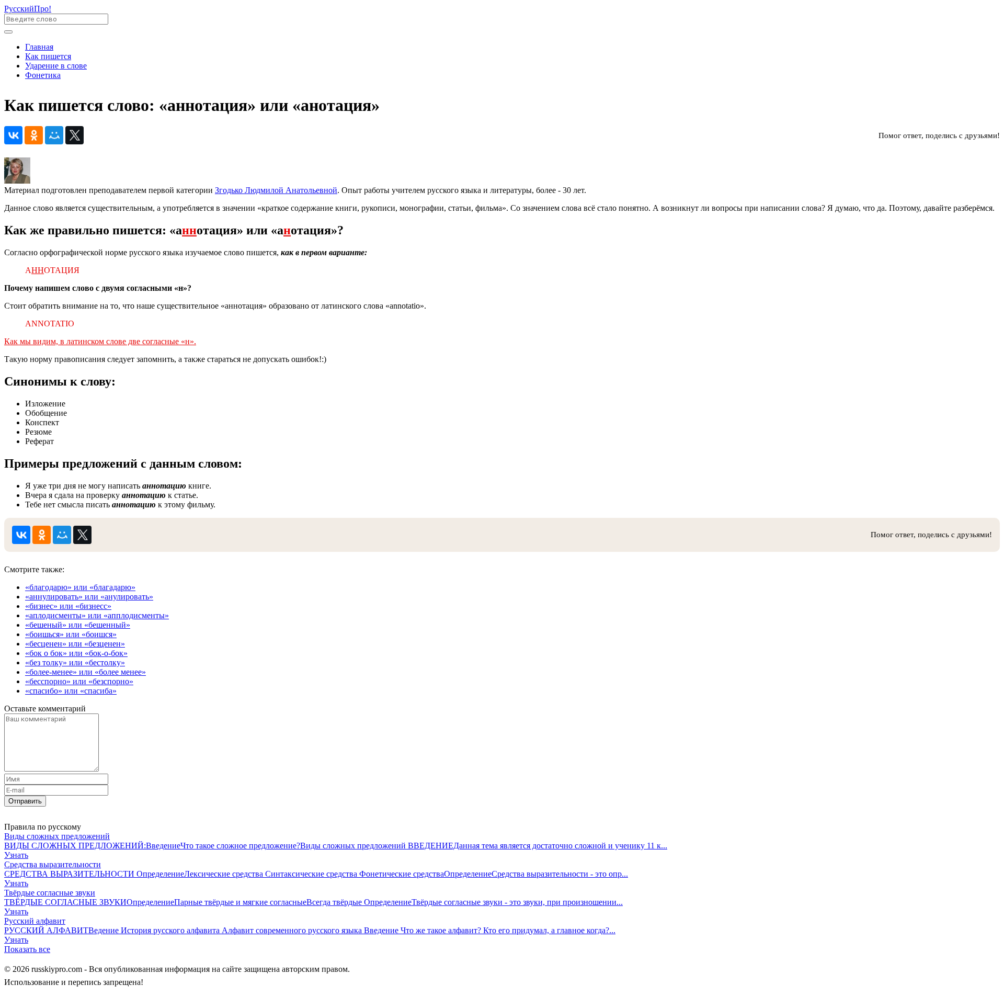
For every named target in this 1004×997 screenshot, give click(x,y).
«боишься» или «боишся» (71, 634)
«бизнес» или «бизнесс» (68, 606)
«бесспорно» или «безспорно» (79, 681)
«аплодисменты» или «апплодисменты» (97, 615)
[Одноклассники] (34, 135)
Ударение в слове (56, 65)
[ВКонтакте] (13, 135)
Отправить (25, 801)
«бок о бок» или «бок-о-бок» (76, 653)
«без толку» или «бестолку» (75, 662)
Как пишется (48, 56)
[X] (74, 135)
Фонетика (43, 75)
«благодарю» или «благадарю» (80, 587)
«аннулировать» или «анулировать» (89, 596)
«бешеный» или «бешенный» (77, 624)
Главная (39, 46)
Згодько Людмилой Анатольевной (276, 190)
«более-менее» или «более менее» (85, 671)
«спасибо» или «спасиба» (71, 690)
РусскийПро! (27, 8)
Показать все (27, 949)
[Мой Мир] (54, 135)
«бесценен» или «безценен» (75, 643)
